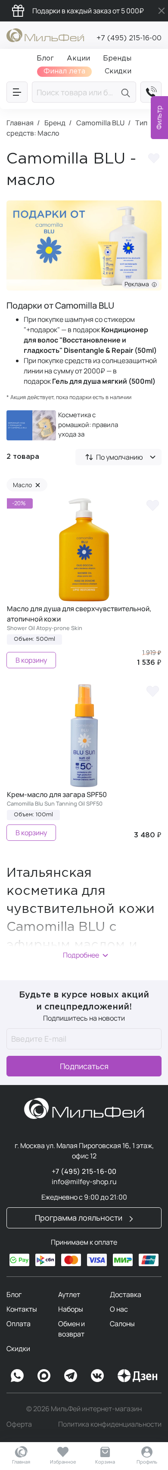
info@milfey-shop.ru (84, 1181)
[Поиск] (127, 92)
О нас (119, 1309)
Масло (26, 484)
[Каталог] (17, 92)
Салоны (122, 1323)
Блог (14, 1294)
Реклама (138, 284)
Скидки (18, 1348)
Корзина (105, 1461)
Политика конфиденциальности (110, 1424)
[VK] (97, 1375)
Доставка (125, 1294)
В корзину (31, 660)
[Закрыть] (161, 10)
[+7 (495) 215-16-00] (151, 92)
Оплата (18, 1323)
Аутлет (69, 1294)
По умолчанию (119, 457)
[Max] (44, 1375)
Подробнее (81, 955)
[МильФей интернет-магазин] (45, 34)
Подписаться (84, 1066)
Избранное (63, 1461)
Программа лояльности (79, 1217)
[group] (67, 425)
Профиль (147, 1461)
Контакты (21, 1309)
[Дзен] (137, 1375)
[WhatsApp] (17, 1375)
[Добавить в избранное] (154, 159)
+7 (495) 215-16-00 (129, 38)
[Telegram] (70, 1375)
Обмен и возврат (71, 1329)
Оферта (19, 1424)
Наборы (70, 1309)
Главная (21, 1461)
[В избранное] (152, 504)
